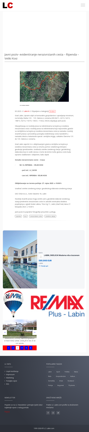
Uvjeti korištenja (12, 371)
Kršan (61, 381)
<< (5, 332)
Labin (50, 372)
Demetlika (51, 381)
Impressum (10, 374)
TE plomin (71, 385)
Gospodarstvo (61, 376)
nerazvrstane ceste (36, 216)
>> (34, 332)
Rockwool (71, 381)
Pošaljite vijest (11, 381)
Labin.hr (27, 111)
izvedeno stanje (50, 216)
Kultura (72, 376)
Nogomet (60, 385)
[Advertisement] (44, 31)
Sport (58, 372)
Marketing (10, 378)
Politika (67, 372)
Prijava (7, 412)
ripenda (18, 216)
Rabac (76, 372)
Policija (50, 385)
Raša (49, 376)
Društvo (52, 111)
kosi (25, 216)
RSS (7, 384)
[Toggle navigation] (83, 5)
